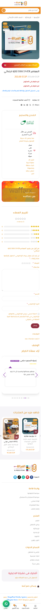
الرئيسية (36, 17)
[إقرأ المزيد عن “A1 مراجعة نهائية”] (36, 432)
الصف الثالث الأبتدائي (15, 17)
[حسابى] (3, 3)
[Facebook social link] (33, 105)
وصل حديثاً (35, 564)
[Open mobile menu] (38, 3)
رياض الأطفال (34, 525)
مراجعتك (35, 267)
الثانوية (34, 439)
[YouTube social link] (27, 477)
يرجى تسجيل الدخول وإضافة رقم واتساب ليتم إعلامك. (20, 90)
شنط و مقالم (34, 560)
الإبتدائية (28, 17)
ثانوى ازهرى (35, 540)
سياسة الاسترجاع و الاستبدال (29, 497)
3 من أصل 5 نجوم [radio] (26, 263)
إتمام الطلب (35, 509)
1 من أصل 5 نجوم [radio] (30, 263)
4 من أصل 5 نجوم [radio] (24, 263)
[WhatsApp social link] (23, 477)
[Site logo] (20, 3)
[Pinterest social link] (27, 105)
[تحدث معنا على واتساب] (6, 603)
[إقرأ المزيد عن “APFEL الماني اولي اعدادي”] (16, 437)
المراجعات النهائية (28, 442)
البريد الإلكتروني (33, 304)
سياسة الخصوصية (33, 493)
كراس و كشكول (33, 552)
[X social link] (30, 105)
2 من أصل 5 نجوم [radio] (28, 263)
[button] (4, 375)
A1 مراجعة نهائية (30, 436)
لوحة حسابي (35, 501)
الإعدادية (15, 444)
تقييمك (36, 263)
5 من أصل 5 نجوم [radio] (22, 263)
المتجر (37, 521)
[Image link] (25, 468)
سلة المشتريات (34, 505)
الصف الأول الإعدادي (9, 445)
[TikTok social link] (19, 477)
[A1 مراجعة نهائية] (30, 426)
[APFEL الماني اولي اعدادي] (11, 429)
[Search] (4, 10)
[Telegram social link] (21, 105)
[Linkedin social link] (24, 105)
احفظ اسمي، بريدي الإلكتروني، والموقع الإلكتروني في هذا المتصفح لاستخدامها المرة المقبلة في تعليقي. (23, 317)
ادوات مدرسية (34, 556)
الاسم (36, 294)
